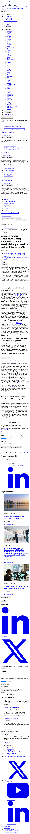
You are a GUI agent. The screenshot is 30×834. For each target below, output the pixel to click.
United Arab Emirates (12, 106)
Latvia (8, 68)
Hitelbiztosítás (10, 747)
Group (8, 58)
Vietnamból (3, 386)
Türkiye (9, 103)
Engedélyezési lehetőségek (10, 832)
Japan (8, 66)
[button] (7, 14)
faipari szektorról (23, 452)
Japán (22, 296)
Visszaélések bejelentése (9, 829)
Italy (8, 65)
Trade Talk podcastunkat (7, 429)
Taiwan (8, 100)
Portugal (9, 83)
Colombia (9, 44)
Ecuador (9, 50)
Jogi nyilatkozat (7, 826)
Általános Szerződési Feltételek (11, 830)
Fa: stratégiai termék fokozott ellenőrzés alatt (14, 253)
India (8, 61)
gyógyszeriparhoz (6, 310)
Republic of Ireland (11, 84)
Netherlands (10, 74)
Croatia (8, 46)
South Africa (10, 94)
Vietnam (9, 109)
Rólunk (8, 754)
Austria (8, 33)
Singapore (9, 89)
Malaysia (9, 70)
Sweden (9, 98)
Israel (8, 63)
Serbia (8, 88)
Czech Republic (11, 47)
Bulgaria (9, 39)
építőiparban (19, 323)
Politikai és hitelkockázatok (13, 752)
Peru (8, 78)
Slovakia (9, 91)
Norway (9, 77)
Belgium (9, 36)
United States (10, 107)
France (8, 54)
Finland (8, 52)
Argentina (9, 31)
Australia (9, 32)
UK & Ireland (10, 105)
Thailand (9, 102)
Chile (8, 42)
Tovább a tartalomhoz (6, 2)
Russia (8, 87)
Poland (8, 81)
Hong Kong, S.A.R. (12, 59)
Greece (8, 57)
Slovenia (9, 92)
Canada (8, 40)
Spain (8, 96)
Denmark (9, 48)
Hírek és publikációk (12, 753)
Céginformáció (10, 749)
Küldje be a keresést (21, 220)
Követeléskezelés (11, 750)
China (8, 43)
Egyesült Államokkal (18, 294)
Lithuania (9, 69)
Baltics (8, 35)
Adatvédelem (7, 828)
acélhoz (13, 310)
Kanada (2, 365)
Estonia (8, 51)
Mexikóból (10, 386)
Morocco (9, 73)
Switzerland (10, 99)
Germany (9, 55)
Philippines (9, 80)
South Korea (10, 95)
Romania (9, 85)
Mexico (8, 72)
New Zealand (10, 76)
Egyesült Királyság (15, 296)
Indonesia (9, 62)
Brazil (8, 37)
